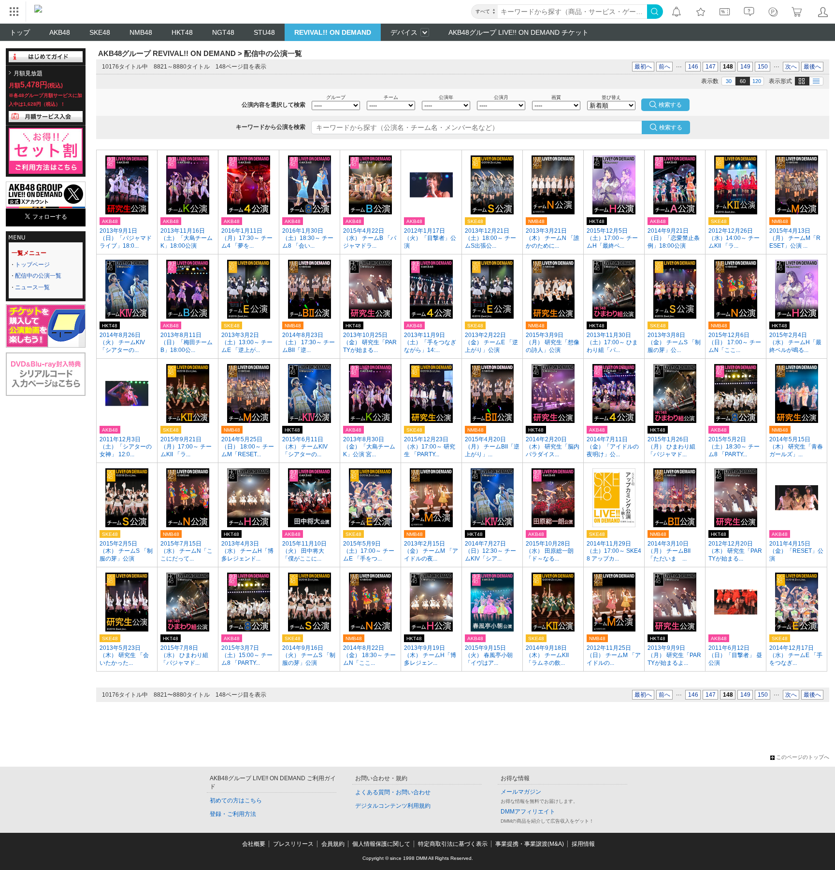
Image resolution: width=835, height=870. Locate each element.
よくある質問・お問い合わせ (393, 792)
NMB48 (141, 32)
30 (729, 81)
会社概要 (253, 844)
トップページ (32, 264)
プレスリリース (293, 844)
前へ (664, 66)
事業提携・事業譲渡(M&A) (529, 844)
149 (745, 66)
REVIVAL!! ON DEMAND (332, 32)
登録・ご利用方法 (233, 814)
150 (763, 66)
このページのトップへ (802, 757)
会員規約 (333, 844)
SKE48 (99, 32)
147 (710, 66)
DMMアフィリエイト (528, 811)
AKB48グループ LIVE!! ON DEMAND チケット (518, 32)
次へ (791, 66)
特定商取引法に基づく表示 (453, 844)
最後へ (812, 66)
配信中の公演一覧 (38, 275)
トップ (20, 32)
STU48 (264, 32)
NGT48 (223, 32)
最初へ (643, 66)
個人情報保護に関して (381, 844)
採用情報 (583, 844)
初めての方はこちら (236, 800)
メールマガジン (521, 791)
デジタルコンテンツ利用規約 (393, 805)
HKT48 (182, 32)
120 (756, 81)
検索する (670, 127)
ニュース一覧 (32, 287)
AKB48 (59, 32)
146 (693, 66)
